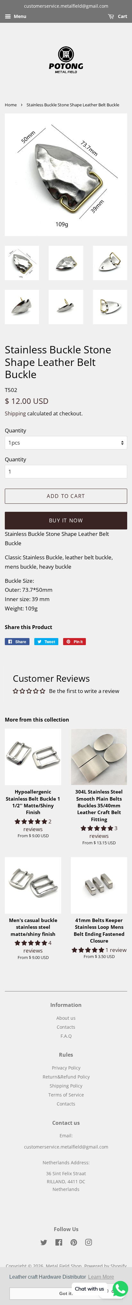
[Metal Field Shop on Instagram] (88, 1243)
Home (11, 105)
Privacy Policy (66, 1068)
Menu (19, 16)
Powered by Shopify (105, 1266)
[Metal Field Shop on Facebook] (58, 1243)
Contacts (66, 1027)
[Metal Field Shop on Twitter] (43, 1243)
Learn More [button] (101, 1277)
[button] (31, 821)
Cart (122, 16)
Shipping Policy (66, 1086)
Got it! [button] (66, 1293)
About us (66, 1018)
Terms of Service (66, 1095)
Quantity (15, 430)
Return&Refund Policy (66, 1077)
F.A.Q (66, 1036)
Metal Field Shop (64, 1266)
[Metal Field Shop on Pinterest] (73, 1243)
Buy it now (66, 520)
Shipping (15, 413)
